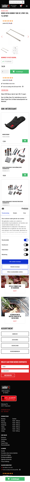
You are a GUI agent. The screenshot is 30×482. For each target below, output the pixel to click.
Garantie (3, 451)
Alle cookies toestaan (15, 261)
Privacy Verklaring (5, 461)
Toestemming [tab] (5, 213)
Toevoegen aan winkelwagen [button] (25, 140)
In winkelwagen (19, 71)
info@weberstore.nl (5, 409)
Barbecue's (15, 334)
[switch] (26, 245)
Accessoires (15, 340)
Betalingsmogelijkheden (6, 457)
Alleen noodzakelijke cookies (15, 272)
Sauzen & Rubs (15, 345)
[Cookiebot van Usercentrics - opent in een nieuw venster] (21, 209)
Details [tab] (15, 213)
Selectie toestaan (15, 266)
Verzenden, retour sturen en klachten (9, 453)
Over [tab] (24, 213)
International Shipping (6, 455)
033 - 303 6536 (4, 411)
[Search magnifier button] (22, 2)
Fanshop (3, 441)
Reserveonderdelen (15, 351)
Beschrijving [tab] (4, 90)
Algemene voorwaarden (6, 459)
